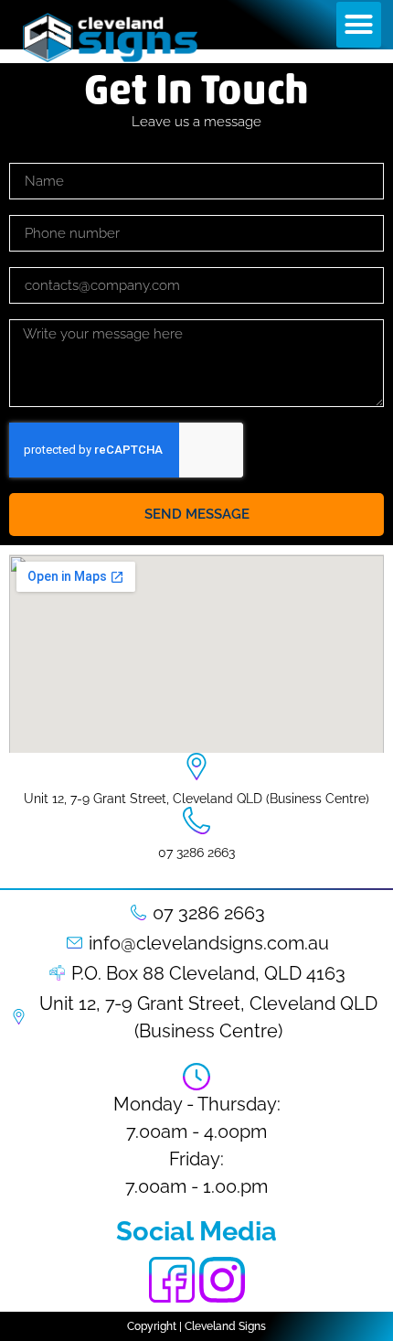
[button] (359, 25)
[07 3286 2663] (196, 820)
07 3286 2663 (196, 852)
